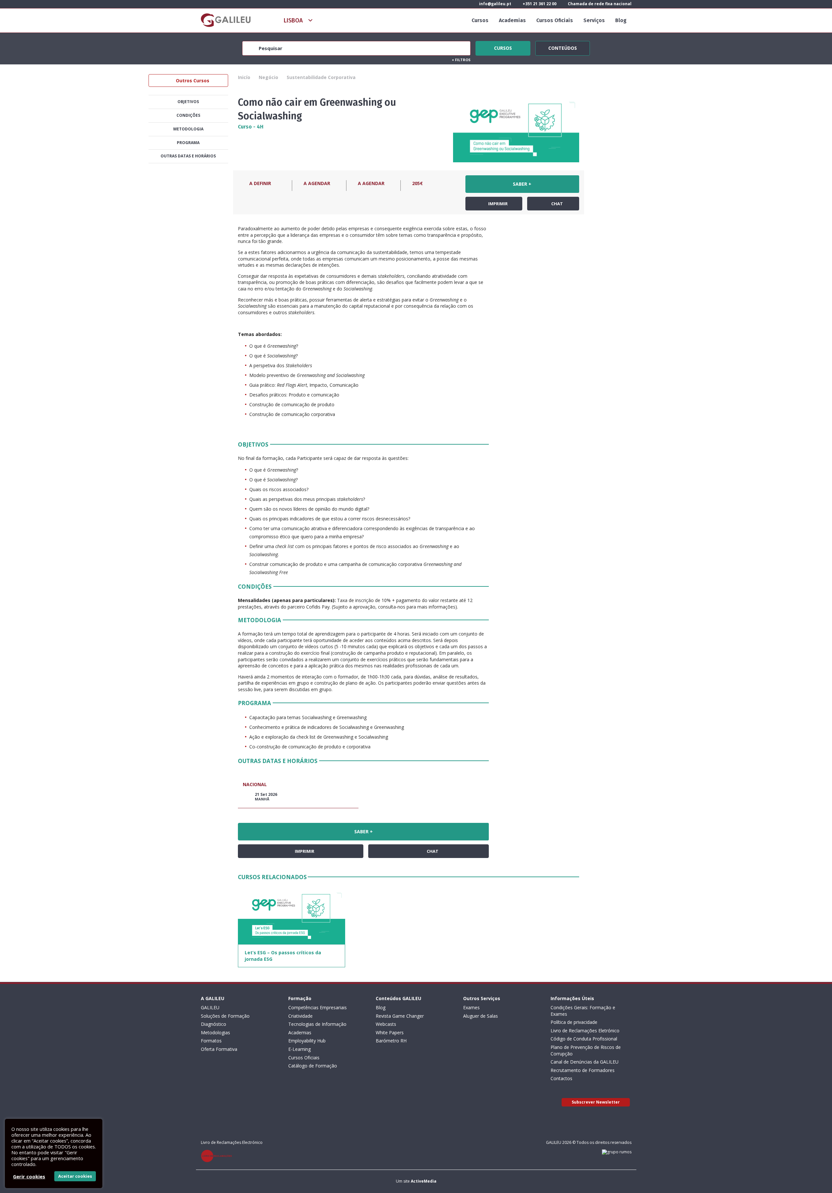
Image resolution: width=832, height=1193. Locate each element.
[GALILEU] (226, 20)
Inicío (244, 77)
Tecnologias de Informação (317, 1024)
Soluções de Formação (225, 1016)
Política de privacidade (574, 1022)
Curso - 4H (251, 127)
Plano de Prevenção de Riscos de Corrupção (586, 1050)
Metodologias (215, 1032)
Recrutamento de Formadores (583, 1070)
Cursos (480, 20)
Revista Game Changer (400, 1016)
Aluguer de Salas (480, 1016)
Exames (471, 1007)
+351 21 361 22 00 (539, 4)
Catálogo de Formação (312, 1066)
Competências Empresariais (317, 1007)
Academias (512, 20)
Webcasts (386, 1024)
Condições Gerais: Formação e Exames (583, 1010)
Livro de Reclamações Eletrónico (585, 1030)
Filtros (461, 59)
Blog (621, 20)
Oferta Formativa (219, 1049)
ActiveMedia (423, 1181)
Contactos (561, 1078)
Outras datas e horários (188, 156)
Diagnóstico (213, 1024)
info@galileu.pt (494, 4)
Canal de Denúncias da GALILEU (584, 1062)
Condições (188, 115)
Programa (188, 142)
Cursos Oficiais (554, 20)
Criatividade (300, 1016)
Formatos (211, 1041)
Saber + (522, 184)
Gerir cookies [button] (29, 1176)
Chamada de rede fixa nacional (599, 4)
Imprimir (497, 204)
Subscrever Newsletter (596, 1102)
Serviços (594, 20)
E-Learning (299, 1049)
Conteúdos (562, 47)
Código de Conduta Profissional (584, 1039)
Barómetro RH (391, 1041)
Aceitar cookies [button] (75, 1176)
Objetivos (188, 101)
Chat (556, 204)
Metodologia (188, 129)
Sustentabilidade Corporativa (321, 77)
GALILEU (210, 1007)
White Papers (390, 1032)
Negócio (268, 77)
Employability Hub (307, 1041)
